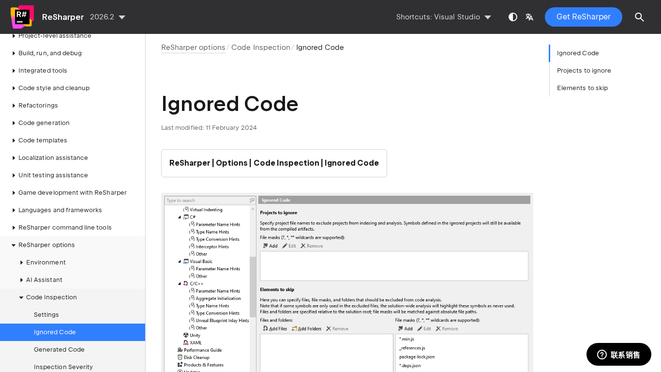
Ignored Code (55, 332)
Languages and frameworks (60, 210)
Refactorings (38, 105)
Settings (46, 314)
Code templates (42, 140)
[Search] (639, 17)
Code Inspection (260, 47)
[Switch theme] (513, 17)
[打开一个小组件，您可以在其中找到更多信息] (618, 355)
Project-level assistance (54, 35)
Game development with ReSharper (72, 192)
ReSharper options (46, 244)
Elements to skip (582, 88)
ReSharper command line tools (65, 227)
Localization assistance (53, 157)
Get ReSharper (583, 16)
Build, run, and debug (50, 53)
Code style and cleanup (54, 88)
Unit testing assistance (53, 175)
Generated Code (59, 349)
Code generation (44, 122)
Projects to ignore (584, 70)
